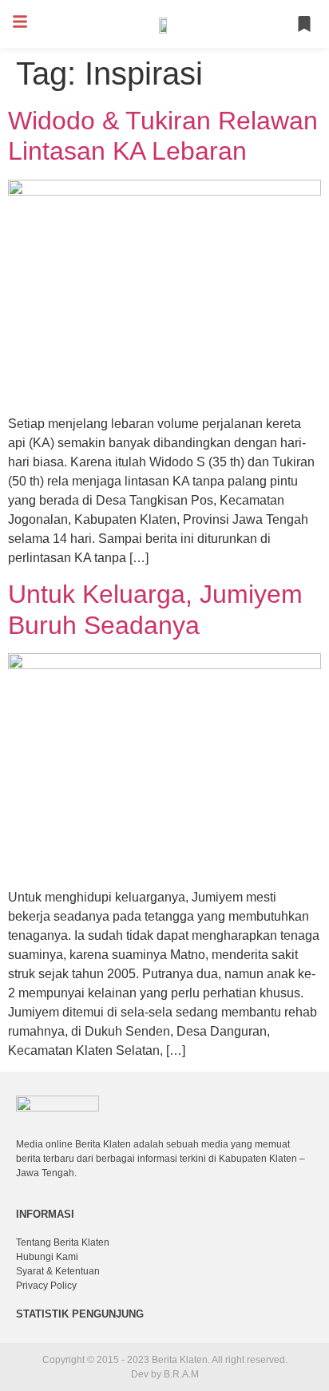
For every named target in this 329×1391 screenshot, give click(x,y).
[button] (20, 22)
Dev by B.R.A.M (165, 1374)
